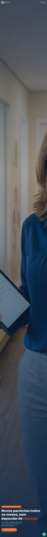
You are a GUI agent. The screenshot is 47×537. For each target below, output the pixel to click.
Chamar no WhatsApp (10, 529)
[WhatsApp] (44, 534)
